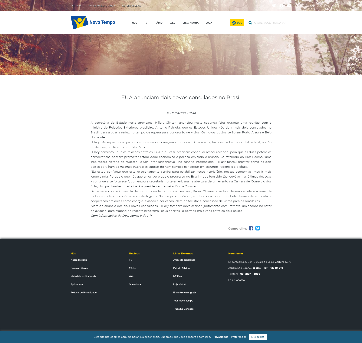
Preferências (238, 336)
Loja (209, 22)
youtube (290, 2)
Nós (134, 22)
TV (146, 22)
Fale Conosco (236, 280)
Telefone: (244, 274)
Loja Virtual (179, 284)
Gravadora (191, 22)
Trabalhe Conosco (183, 309)
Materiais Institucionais (83, 276)
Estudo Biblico (181, 268)
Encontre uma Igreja (184, 292)
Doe (239, 22)
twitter (275, 2)
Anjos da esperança (184, 260)
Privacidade (220, 336)
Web (173, 22)
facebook (283, 2)
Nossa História (79, 260)
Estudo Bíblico (131, 6)
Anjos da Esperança (102, 6)
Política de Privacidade (84, 292)
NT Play (77, 6)
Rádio (159, 22)
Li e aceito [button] (257, 336)
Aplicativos (77, 284)
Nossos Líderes (79, 268)
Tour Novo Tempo (183, 300)
